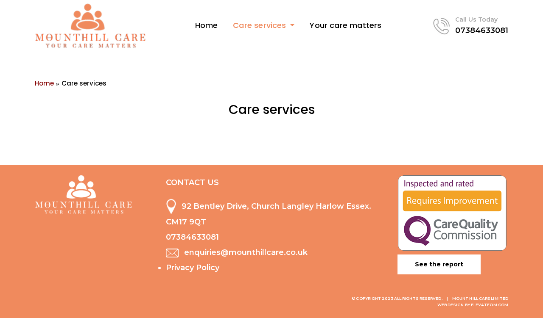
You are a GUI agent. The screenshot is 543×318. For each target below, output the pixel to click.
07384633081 (481, 30)
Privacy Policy (192, 267)
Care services (260, 25)
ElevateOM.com (489, 304)
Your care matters (345, 25)
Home (206, 25)
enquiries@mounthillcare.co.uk (246, 252)
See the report (439, 264)
